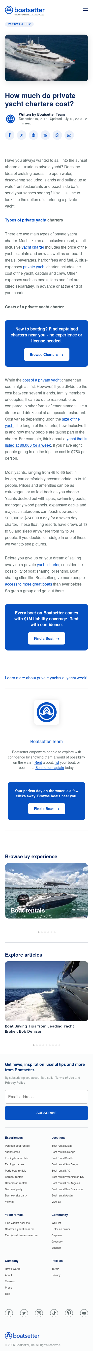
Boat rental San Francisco (67, 1189)
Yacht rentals (13, 1152)
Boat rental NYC (61, 1170)
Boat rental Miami (62, 1145)
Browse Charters (44, 354)
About (8, 1275)
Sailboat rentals (14, 1177)
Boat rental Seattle (62, 1158)
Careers (10, 1281)
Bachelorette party (16, 1195)
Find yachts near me (17, 1223)
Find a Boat (44, 638)
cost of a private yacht (42, 380)
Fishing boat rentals (17, 1158)
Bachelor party (14, 1189)
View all (9, 1201)
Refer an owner (61, 1229)
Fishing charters (15, 1164)
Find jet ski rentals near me (21, 1235)
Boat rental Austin (62, 1195)
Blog (7, 1294)
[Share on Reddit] (45, 135)
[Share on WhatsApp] (57, 135)
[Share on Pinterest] (33, 135)
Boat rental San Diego (65, 1164)
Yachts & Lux (19, 24)
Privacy (56, 1275)
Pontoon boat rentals (17, 1145)
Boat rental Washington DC (68, 1177)
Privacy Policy (15, 1082)
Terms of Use (64, 1077)
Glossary (57, 1241)
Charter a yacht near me (19, 1229)
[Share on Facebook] (9, 135)
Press (8, 1287)
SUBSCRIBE (46, 1113)
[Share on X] (21, 135)
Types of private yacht (25, 220)
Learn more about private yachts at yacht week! (46, 678)
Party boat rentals (15, 1170)
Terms (55, 1269)
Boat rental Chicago (63, 1152)
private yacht (34, 267)
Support (56, 1247)
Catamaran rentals (16, 1183)
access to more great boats (28, 584)
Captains (57, 1235)
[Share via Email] (69, 135)
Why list (56, 1223)
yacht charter (33, 247)
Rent (38, 762)
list (57, 762)
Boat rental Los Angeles (66, 1183)
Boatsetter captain (49, 767)
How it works (13, 1269)
